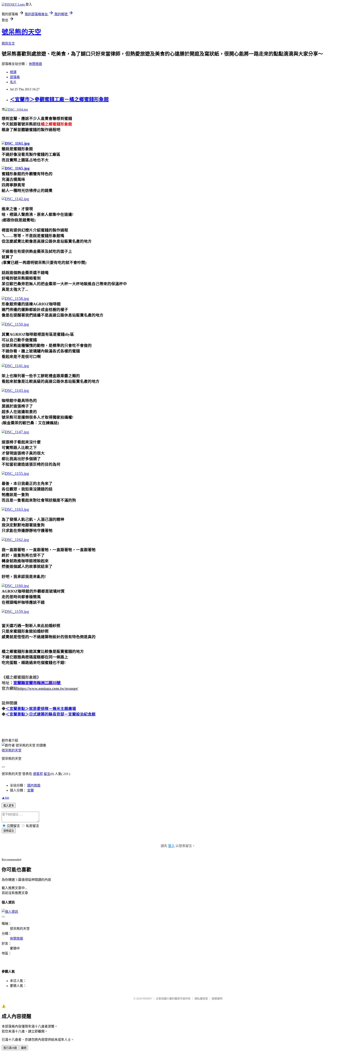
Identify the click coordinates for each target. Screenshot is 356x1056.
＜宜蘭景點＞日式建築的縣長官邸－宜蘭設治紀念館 (51, 714)
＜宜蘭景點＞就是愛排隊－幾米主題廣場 (41, 708)
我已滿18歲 (10, 1047)
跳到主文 (8, 43)
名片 (13, 82)
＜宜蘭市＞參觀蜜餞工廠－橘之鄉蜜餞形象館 (59, 99)
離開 (23, 1047)
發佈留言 (8, 830)
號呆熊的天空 (21, 32)
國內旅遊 (33, 785)
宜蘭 (30, 790)
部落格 (15, 77)
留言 (47, 774)
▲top (5, 797)
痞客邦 (38, 774)
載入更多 (8, 805)
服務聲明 (217, 998)
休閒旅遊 (35, 64)
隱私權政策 (201, 998)
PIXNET (147, 998)
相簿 (13, 72)
